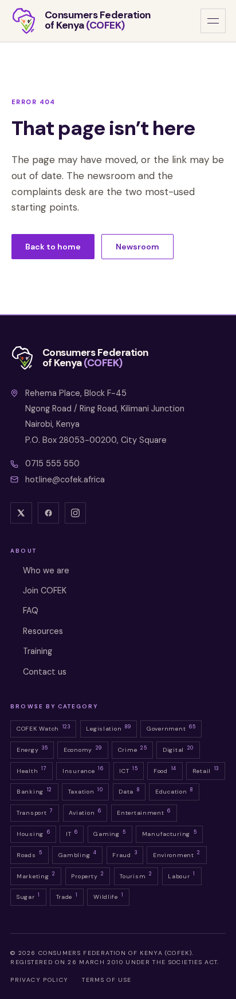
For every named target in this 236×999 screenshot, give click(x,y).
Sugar (28, 896)
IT (72, 833)
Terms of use (106, 980)
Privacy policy (39, 980)
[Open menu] (212, 21)
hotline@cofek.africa (65, 479)
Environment (176, 853)
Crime (132, 749)
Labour (181, 874)
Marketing (36, 874)
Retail (205, 769)
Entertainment (144, 811)
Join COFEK (44, 590)
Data (129, 790)
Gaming (109, 833)
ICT (128, 769)
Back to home (53, 246)
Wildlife (108, 896)
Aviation (85, 811)
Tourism (136, 874)
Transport (35, 811)
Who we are (46, 570)
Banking (34, 790)
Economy (83, 749)
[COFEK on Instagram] (75, 513)
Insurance (83, 769)
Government (171, 727)
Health (31, 769)
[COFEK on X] (21, 513)
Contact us (44, 672)
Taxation (85, 790)
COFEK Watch (43, 727)
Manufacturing (169, 833)
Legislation (108, 727)
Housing (33, 833)
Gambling (77, 853)
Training (37, 651)
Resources (43, 631)
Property (87, 874)
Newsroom (137, 246)
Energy (32, 749)
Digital (178, 749)
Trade (67, 896)
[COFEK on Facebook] (49, 513)
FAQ (30, 610)
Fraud (124, 853)
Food (165, 769)
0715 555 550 (52, 463)
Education (174, 790)
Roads (29, 853)
